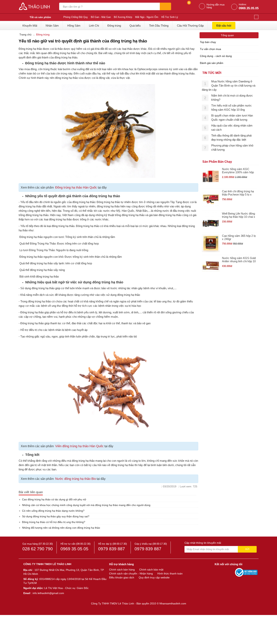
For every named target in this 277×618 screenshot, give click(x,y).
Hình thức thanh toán (170, 573)
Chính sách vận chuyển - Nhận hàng (131, 573)
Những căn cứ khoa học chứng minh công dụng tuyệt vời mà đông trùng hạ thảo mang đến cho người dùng (86, 505)
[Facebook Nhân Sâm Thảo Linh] (218, 572)
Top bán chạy (208, 42)
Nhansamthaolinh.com (172, 603)
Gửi (247, 549)
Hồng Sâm (73, 25)
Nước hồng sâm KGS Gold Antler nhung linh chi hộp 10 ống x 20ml (239, 259)
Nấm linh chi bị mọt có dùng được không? (232, 97)
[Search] (165, 6)
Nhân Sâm (52, 25)
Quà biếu (135, 25)
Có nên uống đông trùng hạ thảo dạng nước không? (53, 510)
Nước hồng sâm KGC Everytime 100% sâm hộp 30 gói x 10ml (238, 170)
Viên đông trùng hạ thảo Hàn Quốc (79, 446)
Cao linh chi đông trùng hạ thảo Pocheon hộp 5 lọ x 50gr (238, 193)
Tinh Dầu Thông (158, 25)
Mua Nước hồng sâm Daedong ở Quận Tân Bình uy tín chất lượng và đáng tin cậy (228, 85)
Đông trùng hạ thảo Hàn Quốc (76, 187)
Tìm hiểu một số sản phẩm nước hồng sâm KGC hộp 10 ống (231, 107)
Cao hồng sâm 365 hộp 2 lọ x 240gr (239, 237)
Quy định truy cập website (154, 577)
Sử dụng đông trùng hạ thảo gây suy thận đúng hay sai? (55, 516)
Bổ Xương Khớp (123, 17)
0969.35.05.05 (249, 8)
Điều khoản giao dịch (121, 577)
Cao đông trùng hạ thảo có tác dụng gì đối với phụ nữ (54, 499)
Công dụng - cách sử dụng (216, 56)
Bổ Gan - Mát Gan (101, 17)
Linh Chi (94, 25)
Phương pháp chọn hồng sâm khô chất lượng (232, 147)
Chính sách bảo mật (151, 569)
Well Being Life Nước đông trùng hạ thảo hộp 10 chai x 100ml (238, 215)
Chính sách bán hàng (122, 569)
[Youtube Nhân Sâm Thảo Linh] (224, 572)
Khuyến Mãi (29, 25)
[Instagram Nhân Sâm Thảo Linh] (231, 572)
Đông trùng (114, 25)
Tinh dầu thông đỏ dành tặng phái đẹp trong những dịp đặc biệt (231, 137)
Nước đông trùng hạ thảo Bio (75, 479)
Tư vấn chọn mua (210, 49)
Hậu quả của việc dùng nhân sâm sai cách (232, 127)
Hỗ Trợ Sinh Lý (169, 17)
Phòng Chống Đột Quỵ (75, 17)
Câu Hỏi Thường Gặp (190, 25)
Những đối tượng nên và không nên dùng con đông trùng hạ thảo (61, 527)
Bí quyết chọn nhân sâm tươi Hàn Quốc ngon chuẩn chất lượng (232, 117)
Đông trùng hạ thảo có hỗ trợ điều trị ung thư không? (53, 522)
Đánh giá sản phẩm (211, 62)
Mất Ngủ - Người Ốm (146, 17)
